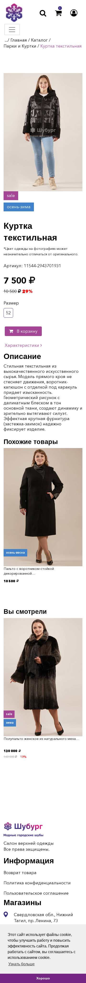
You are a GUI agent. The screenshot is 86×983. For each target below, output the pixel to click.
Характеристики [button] (22, 345)
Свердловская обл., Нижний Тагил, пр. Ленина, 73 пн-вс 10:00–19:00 (43, 920)
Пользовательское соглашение (36, 893)
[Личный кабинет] (74, 13)
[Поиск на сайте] (43, 13)
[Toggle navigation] (12, 29)
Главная (19, 40)
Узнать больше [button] (21, 964)
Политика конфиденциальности (37, 883)
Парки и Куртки (20, 46)
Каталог (39, 40)
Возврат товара (20, 872)
